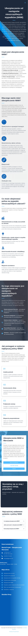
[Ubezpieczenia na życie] (8, 573)
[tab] (14, 521)
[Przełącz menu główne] (25, 2)
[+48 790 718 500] (7, 556)
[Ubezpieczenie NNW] (7, 582)
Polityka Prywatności (14, 631)
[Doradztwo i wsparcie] (8, 589)
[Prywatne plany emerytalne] (9, 580)
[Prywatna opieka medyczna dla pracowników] (13, 585)
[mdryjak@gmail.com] (7, 558)
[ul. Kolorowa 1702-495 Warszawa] (7, 553)
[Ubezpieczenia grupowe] (8, 575)
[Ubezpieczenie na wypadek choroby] (11, 578)
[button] (14, 462)
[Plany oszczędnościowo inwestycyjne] (11, 587)
